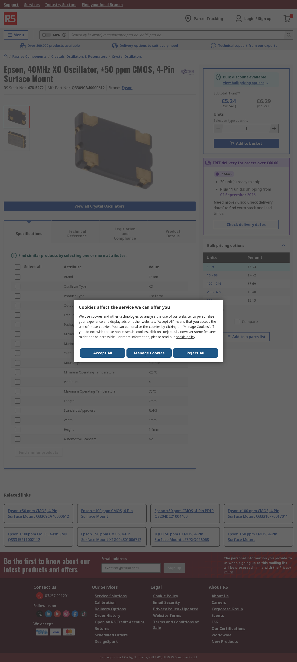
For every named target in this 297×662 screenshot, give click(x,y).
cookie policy (185, 337)
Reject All (195, 353)
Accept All (102, 353)
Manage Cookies (149, 353)
